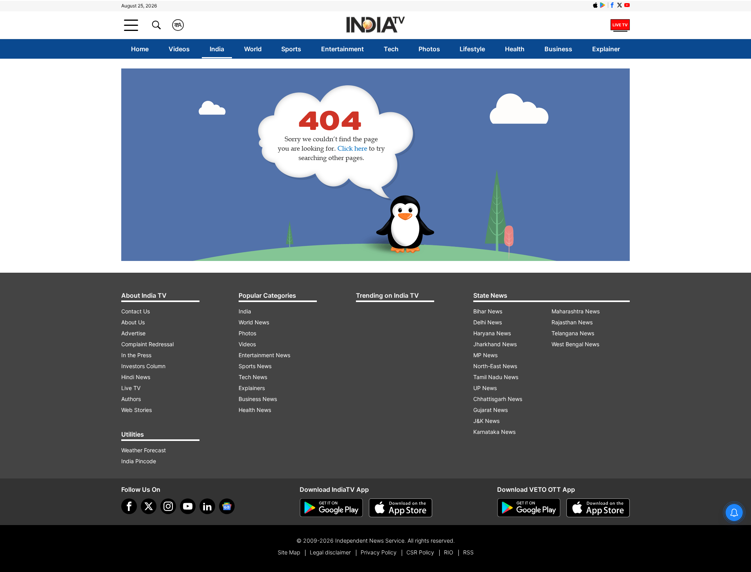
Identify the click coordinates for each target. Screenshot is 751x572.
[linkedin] (207, 506)
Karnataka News (494, 431)
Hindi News (135, 377)
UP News (485, 388)
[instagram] (168, 506)
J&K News (486, 420)
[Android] (602, 5)
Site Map (289, 552)
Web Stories (136, 410)
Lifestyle (472, 49)
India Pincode (138, 461)
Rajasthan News (572, 322)
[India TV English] (375, 25)
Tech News (253, 377)
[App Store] (400, 507)
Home (140, 49)
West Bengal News (575, 344)
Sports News (255, 366)
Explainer (606, 49)
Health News (255, 410)
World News (254, 322)
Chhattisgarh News (497, 399)
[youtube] (188, 506)
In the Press (136, 355)
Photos (429, 49)
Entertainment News (264, 355)
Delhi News (487, 322)
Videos (179, 49)
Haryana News (492, 333)
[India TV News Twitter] (619, 5)
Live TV (130, 388)
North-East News (495, 366)
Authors (131, 399)
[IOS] (595, 5)
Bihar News (487, 311)
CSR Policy (420, 552)
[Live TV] (620, 25)
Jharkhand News (495, 344)
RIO (448, 552)
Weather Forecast (143, 450)
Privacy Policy (379, 552)
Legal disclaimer (330, 552)
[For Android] (529, 507)
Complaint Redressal (147, 344)
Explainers (252, 388)
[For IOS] (598, 507)
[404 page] (375, 164)
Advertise (133, 333)
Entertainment (342, 49)
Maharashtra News (576, 311)
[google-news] (227, 506)
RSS (468, 552)
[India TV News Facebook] (612, 5)
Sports (291, 49)
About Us (133, 322)
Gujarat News (490, 410)
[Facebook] (129, 506)
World (253, 49)
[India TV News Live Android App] (331, 507)
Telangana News (573, 333)
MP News (485, 355)
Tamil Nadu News (495, 377)
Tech (391, 49)
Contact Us (135, 311)
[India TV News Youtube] (627, 5)
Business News (258, 399)
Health (515, 49)
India (217, 49)
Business (558, 49)
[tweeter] (148, 506)
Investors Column (143, 366)
